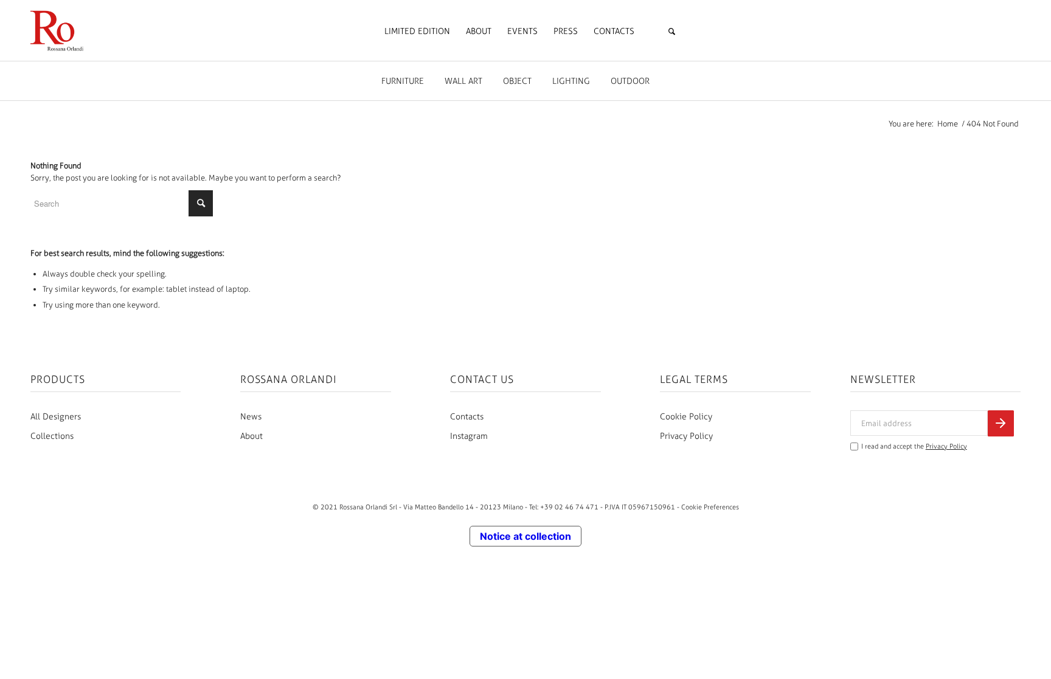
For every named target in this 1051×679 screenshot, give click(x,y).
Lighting (571, 81)
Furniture (402, 81)
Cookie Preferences (710, 507)
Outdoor (630, 81)
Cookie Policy (686, 417)
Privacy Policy (686, 436)
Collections (52, 436)
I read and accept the (914, 446)
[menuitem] (417, 31)
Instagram (469, 436)
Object (517, 81)
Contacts (467, 417)
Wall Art (463, 81)
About (251, 436)
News (251, 417)
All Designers (55, 417)
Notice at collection (525, 536)
